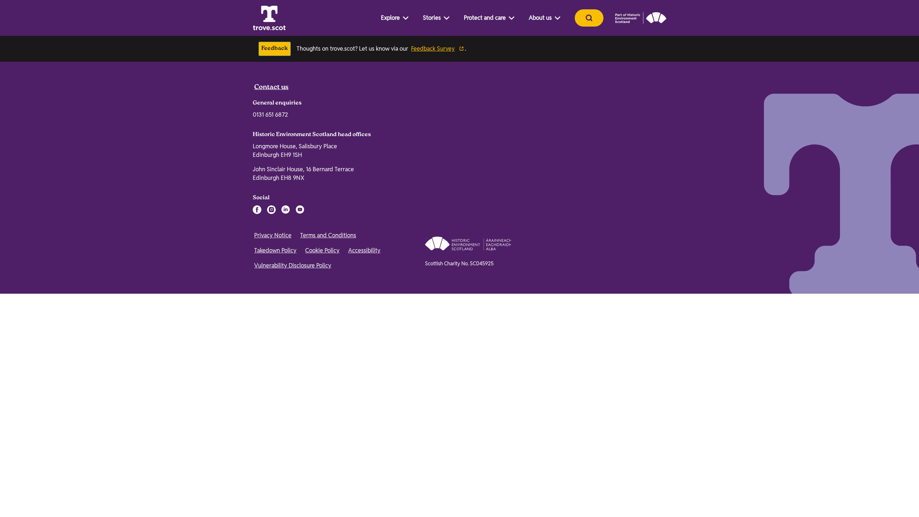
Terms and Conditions (328, 402)
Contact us (271, 254)
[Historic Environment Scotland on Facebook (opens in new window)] (257, 376)
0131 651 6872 (270, 281)
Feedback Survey (433, 48)
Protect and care (485, 18)
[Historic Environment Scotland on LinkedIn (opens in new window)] (285, 376)
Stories (432, 18)
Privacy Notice (272, 402)
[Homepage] (269, 18)
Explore (390, 18)
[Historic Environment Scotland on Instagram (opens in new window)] (271, 376)
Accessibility (364, 417)
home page (315, 205)
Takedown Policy (275, 417)
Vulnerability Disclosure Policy (292, 432)
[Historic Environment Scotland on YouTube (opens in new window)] (300, 376)
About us (540, 18)
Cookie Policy (322, 417)
